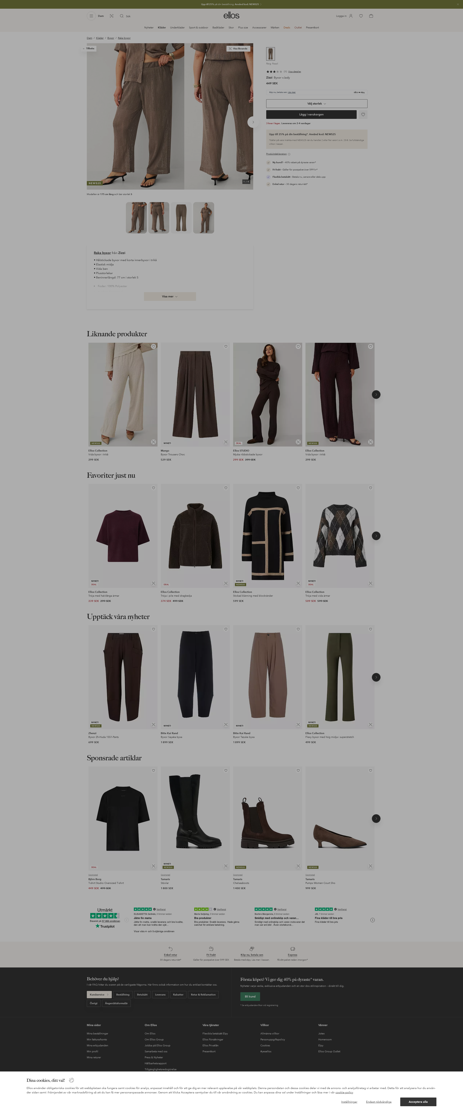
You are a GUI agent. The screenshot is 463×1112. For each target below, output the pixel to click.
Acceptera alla (418, 1101)
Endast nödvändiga (379, 1101)
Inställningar (349, 1101)
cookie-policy (344, 1092)
